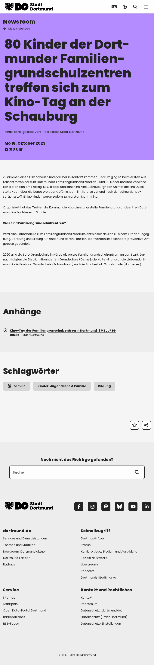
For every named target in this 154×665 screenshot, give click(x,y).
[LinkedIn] (146, 506)
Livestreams (90, 564)
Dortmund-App (92, 538)
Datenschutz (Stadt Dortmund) (104, 617)
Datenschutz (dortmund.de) (101, 610)
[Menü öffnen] (145, 6)
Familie (20, 386)
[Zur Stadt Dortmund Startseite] (28, 6)
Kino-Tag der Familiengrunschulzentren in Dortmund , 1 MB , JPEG (63, 330)
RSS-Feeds (11, 623)
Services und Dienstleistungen (25, 538)
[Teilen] (146, 425)
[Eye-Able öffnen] (124, 6)
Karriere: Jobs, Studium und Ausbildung (109, 551)
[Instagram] (92, 506)
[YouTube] (132, 506)
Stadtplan (10, 604)
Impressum (89, 604)
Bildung (104, 386)
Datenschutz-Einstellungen (101, 624)
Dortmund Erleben (16, 558)
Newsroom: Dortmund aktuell (24, 551)
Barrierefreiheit (14, 617)
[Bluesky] (119, 506)
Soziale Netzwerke (94, 558)
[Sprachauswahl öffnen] (114, 6)
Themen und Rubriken (19, 545)
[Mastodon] (105, 506)
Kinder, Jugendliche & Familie (62, 386)
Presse (86, 545)
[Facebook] (78, 506)
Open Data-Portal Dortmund (24, 610)
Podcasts (87, 571)
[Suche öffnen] (135, 6)
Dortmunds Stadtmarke (98, 577)
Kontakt (87, 597)
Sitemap (9, 597)
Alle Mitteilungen (19, 28)
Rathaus (9, 564)
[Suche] (137, 472)
